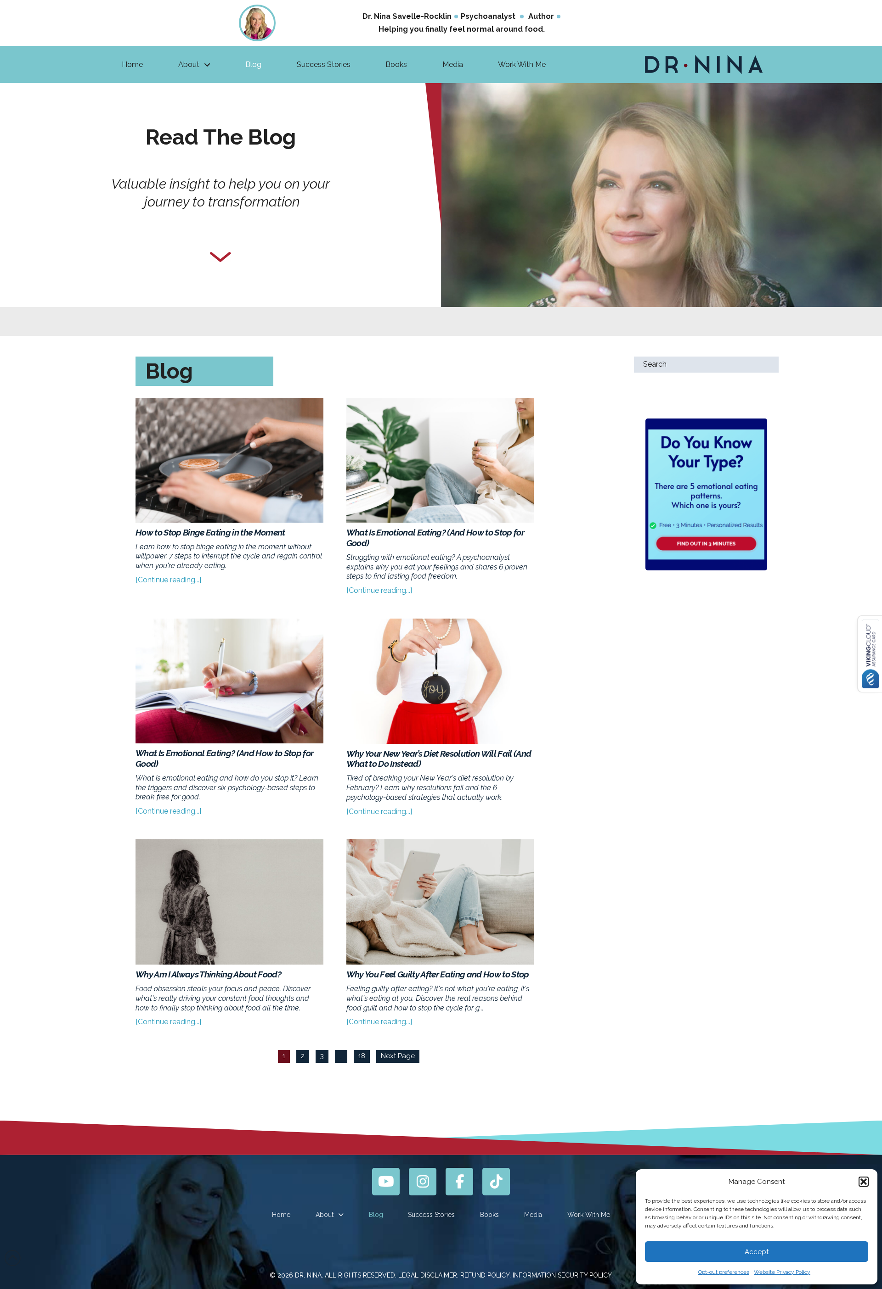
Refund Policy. (485, 1275)
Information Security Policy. (563, 1275)
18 (361, 1056)
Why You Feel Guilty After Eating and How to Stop (437, 974)
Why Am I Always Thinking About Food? (208, 974)
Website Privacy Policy (782, 1272)
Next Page (398, 1056)
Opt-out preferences (723, 1272)
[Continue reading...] (168, 579)
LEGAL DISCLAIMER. (428, 1275)
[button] (863, 1181)
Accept (757, 1252)
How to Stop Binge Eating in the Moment (210, 532)
